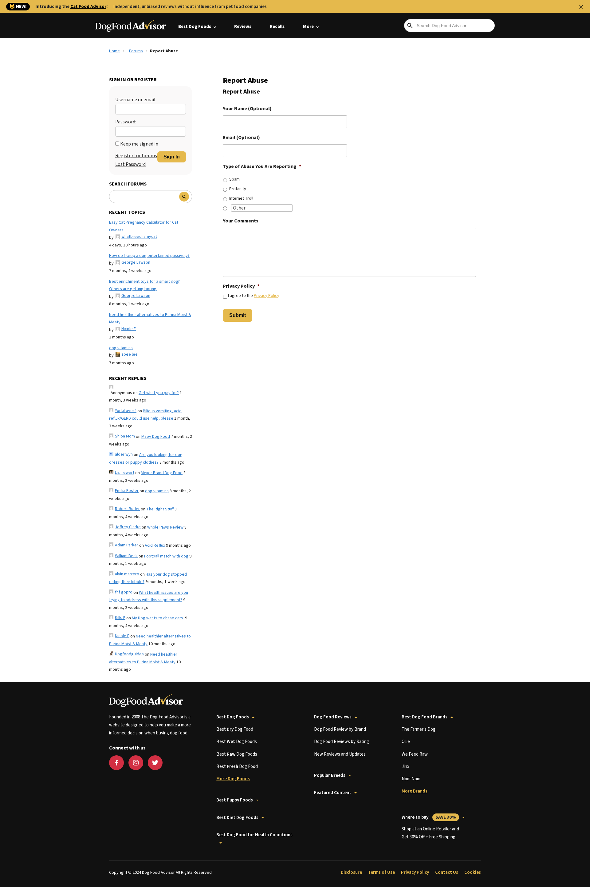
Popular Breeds (329, 775)
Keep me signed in (139, 144)
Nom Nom (411, 779)
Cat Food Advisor (88, 6)
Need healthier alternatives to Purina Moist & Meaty (150, 319)
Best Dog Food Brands (424, 717)
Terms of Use (381, 872)
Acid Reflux (155, 545)
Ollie (406, 741)
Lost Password (130, 164)
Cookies (472, 872)
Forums (136, 51)
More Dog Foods (233, 779)
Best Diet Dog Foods (237, 817)
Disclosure (351, 872)
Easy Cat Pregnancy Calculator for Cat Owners (143, 226)
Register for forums (136, 155)
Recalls (277, 26)
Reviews (242, 26)
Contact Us (446, 872)
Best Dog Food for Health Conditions (254, 835)
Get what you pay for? (159, 393)
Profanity (237, 189)
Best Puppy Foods (234, 800)
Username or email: (135, 99)
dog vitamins (121, 348)
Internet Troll (241, 198)
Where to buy (429, 817)
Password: (125, 121)
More (308, 26)
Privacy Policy (241, 286)
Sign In (171, 156)
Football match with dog (166, 556)
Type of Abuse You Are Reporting (262, 166)
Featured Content (332, 792)
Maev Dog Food (155, 437)
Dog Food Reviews (333, 717)
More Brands (414, 791)
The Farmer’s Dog (418, 729)
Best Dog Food (234, 729)
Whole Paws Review (165, 527)
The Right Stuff (160, 509)
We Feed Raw (415, 754)
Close (581, 6)
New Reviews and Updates (340, 754)
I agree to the (253, 296)
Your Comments (240, 221)
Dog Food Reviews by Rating (341, 741)
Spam (234, 179)
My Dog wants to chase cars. (158, 618)
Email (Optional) (241, 137)
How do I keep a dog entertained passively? (149, 256)
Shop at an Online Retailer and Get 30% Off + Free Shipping (430, 833)
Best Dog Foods (194, 26)
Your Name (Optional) (247, 109)
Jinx (405, 766)
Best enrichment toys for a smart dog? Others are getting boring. (144, 285)
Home (114, 51)
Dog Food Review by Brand (340, 729)
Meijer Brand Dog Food (162, 473)
